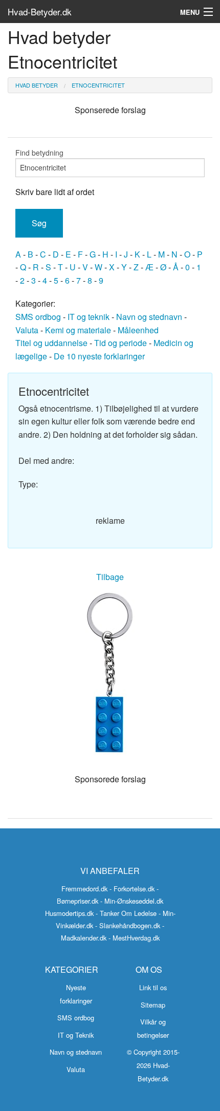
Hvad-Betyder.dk (40, 11)
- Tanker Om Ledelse (126, 913)
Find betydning (39, 152)
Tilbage (110, 577)
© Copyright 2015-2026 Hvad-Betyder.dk (153, 1065)
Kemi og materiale (78, 330)
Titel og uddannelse (51, 343)
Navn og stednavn (149, 317)
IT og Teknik (76, 1035)
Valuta (26, 330)
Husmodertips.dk (69, 913)
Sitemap (153, 1005)
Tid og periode (120, 343)
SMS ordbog (38, 317)
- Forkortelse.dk (132, 888)
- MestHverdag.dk (134, 938)
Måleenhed (138, 330)
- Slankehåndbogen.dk (127, 925)
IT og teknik (88, 317)
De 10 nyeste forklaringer (99, 356)
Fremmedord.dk (84, 888)
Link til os (153, 987)
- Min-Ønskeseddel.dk (131, 901)
